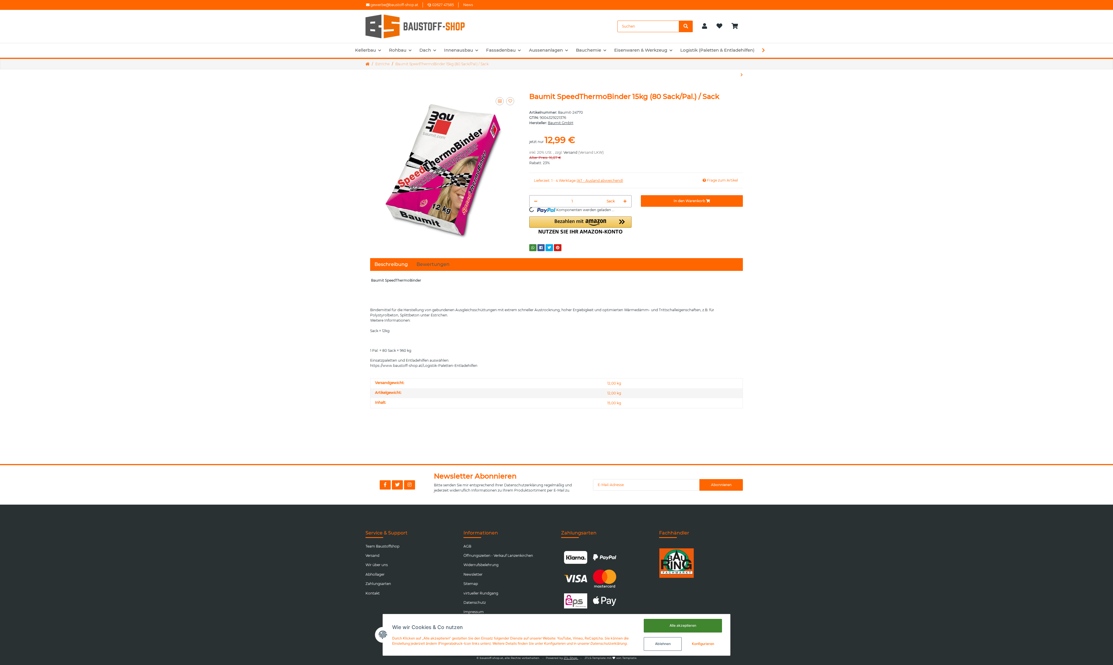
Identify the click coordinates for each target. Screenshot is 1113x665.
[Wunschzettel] (719, 26)
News (468, 5)
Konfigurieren (703, 644)
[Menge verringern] (536, 201)
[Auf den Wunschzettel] (510, 101)
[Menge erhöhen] (625, 201)
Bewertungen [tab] (433, 264)
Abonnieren (721, 485)
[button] (704, 26)
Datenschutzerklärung (523, 485)
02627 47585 (443, 5)
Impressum (473, 612)
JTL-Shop (571, 657)
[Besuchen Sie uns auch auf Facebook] (385, 485)
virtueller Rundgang (480, 593)
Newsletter (473, 574)
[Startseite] (367, 64)
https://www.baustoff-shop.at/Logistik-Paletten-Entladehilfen (423, 365)
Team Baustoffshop (382, 546)
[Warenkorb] (737, 26)
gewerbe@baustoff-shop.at (394, 5)
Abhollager (375, 574)
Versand (570, 152)
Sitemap (470, 583)
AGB (467, 546)
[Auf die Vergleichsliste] (500, 101)
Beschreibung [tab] (391, 264)
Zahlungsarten (378, 583)
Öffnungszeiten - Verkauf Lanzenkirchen (498, 555)
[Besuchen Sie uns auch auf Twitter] (397, 485)
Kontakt (372, 593)
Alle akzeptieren (683, 625)
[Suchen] (686, 26)
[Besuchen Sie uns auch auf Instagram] (409, 485)
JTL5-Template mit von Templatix (610, 657)
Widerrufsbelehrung (481, 565)
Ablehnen (663, 644)
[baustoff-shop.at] (420, 26)
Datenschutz (474, 602)
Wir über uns (376, 565)
